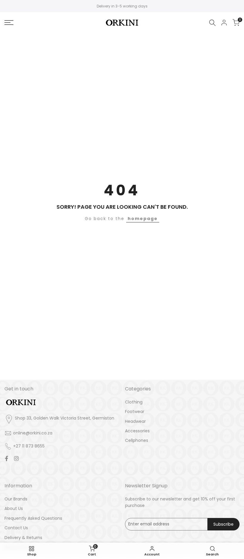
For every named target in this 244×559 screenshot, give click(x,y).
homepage (143, 219)
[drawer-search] (212, 22)
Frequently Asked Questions (33, 518)
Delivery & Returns (23, 538)
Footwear (134, 411)
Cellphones (136, 440)
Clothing (134, 402)
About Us (13, 508)
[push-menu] (8, 23)
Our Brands (15, 499)
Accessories (137, 431)
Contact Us (16, 528)
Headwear (135, 421)
